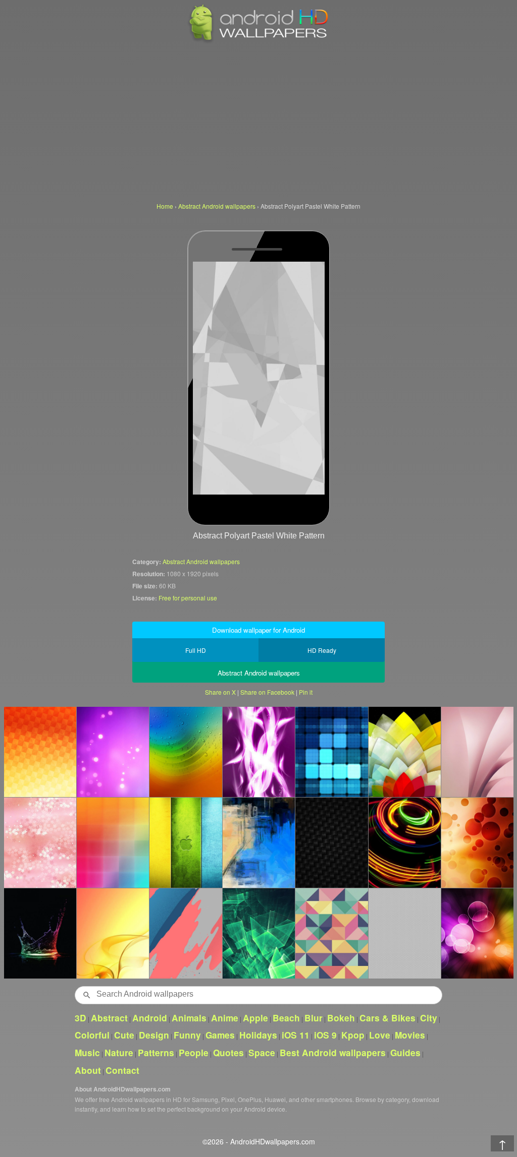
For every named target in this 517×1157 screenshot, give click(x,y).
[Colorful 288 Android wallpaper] (40, 933)
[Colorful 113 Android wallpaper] (331, 751)
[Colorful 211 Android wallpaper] (112, 933)
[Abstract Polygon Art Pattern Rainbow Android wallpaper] (331, 933)
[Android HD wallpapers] (258, 41)
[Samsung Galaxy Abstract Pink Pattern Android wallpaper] (477, 751)
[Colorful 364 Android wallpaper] (477, 842)
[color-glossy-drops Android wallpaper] (185, 751)
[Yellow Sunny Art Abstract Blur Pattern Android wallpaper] (40, 751)
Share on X (220, 692)
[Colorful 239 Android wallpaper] (404, 751)
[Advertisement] (258, 121)
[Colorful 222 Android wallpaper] (112, 751)
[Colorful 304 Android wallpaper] (40, 842)
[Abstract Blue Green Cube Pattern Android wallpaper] (258, 933)
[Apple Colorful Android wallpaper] (185, 842)
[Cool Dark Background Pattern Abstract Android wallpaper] (331, 842)
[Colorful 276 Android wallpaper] (477, 933)
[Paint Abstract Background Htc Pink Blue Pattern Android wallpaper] (185, 933)
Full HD (195, 650)
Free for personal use (188, 597)
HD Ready (321, 650)
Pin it (306, 692)
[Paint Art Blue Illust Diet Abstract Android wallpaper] (258, 842)
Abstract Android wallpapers (201, 561)
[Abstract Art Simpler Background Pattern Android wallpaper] (404, 933)
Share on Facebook (267, 692)
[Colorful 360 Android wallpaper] (258, 751)
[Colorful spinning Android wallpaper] (404, 842)
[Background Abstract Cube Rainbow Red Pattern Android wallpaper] (112, 842)
